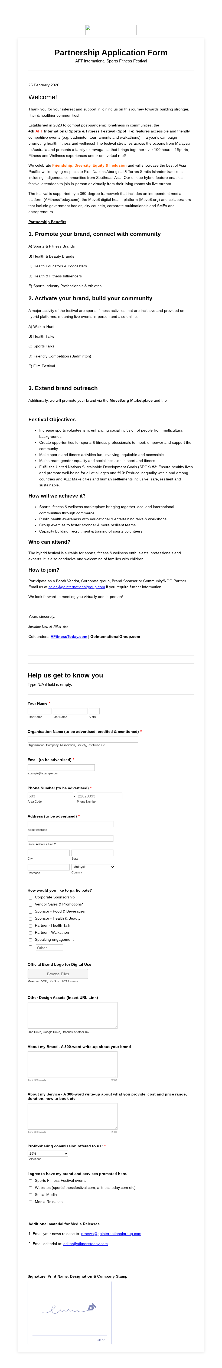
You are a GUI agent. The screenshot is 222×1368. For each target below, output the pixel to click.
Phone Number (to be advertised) (60, 788)
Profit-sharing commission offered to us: (67, 1146)
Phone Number (87, 801)
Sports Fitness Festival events (60, 1180)
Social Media (46, 1194)
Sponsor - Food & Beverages (60, 911)
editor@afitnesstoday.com (85, 1244)
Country (76, 872)
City (30, 858)
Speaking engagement (54, 939)
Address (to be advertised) (54, 816)
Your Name (39, 703)
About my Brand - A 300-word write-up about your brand (79, 1046)
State (74, 858)
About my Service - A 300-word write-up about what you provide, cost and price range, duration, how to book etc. (107, 1096)
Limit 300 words (37, 1080)
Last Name (60, 716)
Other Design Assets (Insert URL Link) (63, 997)
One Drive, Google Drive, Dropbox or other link (58, 1032)
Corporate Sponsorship (55, 897)
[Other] (35, 946)
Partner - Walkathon (52, 932)
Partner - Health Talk (52, 925)
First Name (35, 716)
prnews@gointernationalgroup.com (111, 1233)
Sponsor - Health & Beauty (57, 918)
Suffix (92, 716)
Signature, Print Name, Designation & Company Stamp (78, 1276)
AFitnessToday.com (69, 636)
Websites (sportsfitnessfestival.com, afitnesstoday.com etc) (85, 1187)
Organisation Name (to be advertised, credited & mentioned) (85, 731)
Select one (34, 1159)
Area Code (35, 801)
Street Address (37, 829)
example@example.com (43, 773)
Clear (101, 1340)
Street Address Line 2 (42, 844)
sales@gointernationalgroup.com (76, 587)
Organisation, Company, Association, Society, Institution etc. (67, 745)
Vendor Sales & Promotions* (59, 904)
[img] (69, 1308)
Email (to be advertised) (51, 760)
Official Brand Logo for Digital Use (59, 964)
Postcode (34, 873)
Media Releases (49, 1201)
